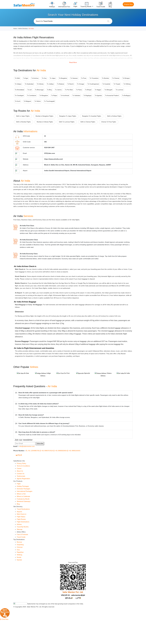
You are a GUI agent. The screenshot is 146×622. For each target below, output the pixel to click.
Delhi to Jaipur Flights (23, 116)
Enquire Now (128, 4)
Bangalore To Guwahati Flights (91, 116)
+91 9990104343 (74, 450)
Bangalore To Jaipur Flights (67, 116)
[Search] (108, 21)
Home (15, 28)
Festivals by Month (23, 499)
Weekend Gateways (23, 501)
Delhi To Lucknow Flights (66, 122)
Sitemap (19, 529)
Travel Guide (21, 537)
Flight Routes (21, 519)
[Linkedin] (16, 455)
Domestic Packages (23, 489)
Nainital (19, 560)
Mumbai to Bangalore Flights (44, 116)
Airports (19, 511)
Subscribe (40, 443)
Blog (18, 504)
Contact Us (20, 473)
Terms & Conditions (23, 466)
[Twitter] (14, 455)
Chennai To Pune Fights (108, 122)
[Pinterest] (18, 455)
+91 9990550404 (61, 450)
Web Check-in (21, 514)
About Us (20, 471)
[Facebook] (21, 455)
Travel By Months (23, 527)
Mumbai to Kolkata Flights (45, 122)
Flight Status (21, 516)
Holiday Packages (23, 486)
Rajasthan (20, 552)
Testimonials (21, 476)
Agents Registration (23, 478)
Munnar (19, 542)
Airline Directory (23, 28)
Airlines (19, 524)
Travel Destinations (23, 509)
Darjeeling (20, 544)
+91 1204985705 (33, 450)
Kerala (19, 557)
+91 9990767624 (47, 450)
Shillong (19, 555)
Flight (19, 484)
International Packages (24, 491)
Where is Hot (21, 494)
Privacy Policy (21, 463)
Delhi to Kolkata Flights (114, 116)
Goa (18, 550)
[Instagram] (19, 455)
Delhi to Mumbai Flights (23, 122)
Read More (73, 62)
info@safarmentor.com (27, 446)
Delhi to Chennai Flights (87, 122)
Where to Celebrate (23, 496)
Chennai (19, 547)
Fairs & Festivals (22, 534)
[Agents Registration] (5, 613)
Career (19, 468)
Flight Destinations (23, 522)
